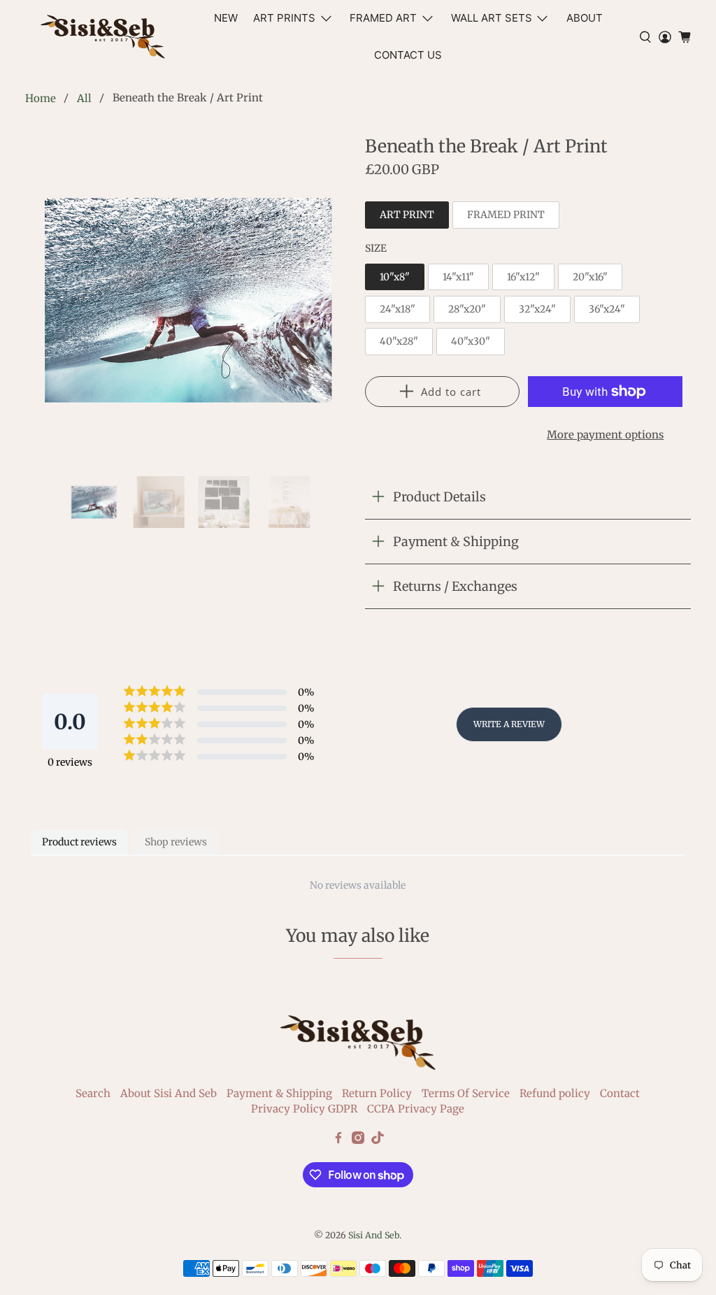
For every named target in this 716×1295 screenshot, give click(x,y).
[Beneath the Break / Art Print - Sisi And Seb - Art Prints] (188, 299)
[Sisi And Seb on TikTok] (377, 1140)
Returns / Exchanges (455, 586)
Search (93, 1093)
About (584, 17)
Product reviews (79, 842)
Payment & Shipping (456, 542)
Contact (620, 1093)
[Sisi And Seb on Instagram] (358, 1140)
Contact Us (408, 55)
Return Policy (377, 1093)
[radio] (407, 215)
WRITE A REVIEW (509, 724)
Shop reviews (176, 842)
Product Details (439, 497)
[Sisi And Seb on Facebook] (338, 1140)
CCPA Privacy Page (415, 1108)
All (84, 98)
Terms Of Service (466, 1093)
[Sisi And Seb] (103, 36)
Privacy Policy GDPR (304, 1108)
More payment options (605, 434)
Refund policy (555, 1093)
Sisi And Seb (373, 1235)
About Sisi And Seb (168, 1093)
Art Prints (284, 17)
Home (40, 98)
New (226, 17)
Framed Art (383, 17)
